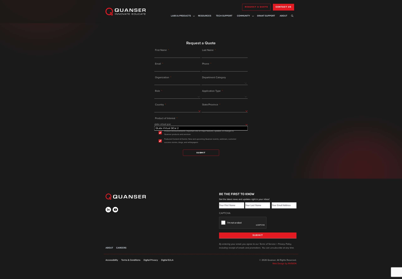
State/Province (210, 104)
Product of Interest (165, 118)
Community (243, 16)
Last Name (208, 50)
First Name (161, 50)
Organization (162, 77)
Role (157, 91)
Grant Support (266, 16)
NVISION (292, 263)
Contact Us (283, 7)
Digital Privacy (151, 260)
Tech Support (224, 16)
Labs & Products (181, 16)
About (283, 16)
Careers (121, 248)
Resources (204, 16)
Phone (205, 64)
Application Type (211, 91)
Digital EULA (167, 260)
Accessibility (112, 260)
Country (159, 104)
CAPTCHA (225, 213)
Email (158, 64)
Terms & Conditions (130, 260)
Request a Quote (256, 7)
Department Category (214, 77)
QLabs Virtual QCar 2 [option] (167, 128)
